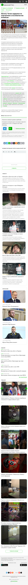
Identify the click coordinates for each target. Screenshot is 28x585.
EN (4, 1)
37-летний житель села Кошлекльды (11, 83)
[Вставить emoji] (14, 152)
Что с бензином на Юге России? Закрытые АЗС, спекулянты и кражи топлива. (13, 546)
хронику (13, 87)
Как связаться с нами (12, 562)
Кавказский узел (5, 76)
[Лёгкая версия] (6, 1)
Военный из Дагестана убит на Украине (12, 176)
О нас (2, 562)
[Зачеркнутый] (11, 152)
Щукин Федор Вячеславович (9, 342)
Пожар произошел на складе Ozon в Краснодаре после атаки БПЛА (13, 355)
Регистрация (14, 164)
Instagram (9, 103)
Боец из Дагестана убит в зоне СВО (11, 255)
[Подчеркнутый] (8, 152)
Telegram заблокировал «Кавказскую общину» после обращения (12, 475)
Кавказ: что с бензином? (7, 8)
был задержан (11, 80)
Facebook (5, 103)
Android (17, 93)
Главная (2, 9)
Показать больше (14, 551)
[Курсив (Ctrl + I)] (6, 152)
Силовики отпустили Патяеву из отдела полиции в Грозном (12, 234)
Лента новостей (9, 9)
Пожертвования (24, 562)
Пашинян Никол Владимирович (10, 306)
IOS (20, 93)
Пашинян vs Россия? (20, 8)
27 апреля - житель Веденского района (13, 84)
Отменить (14, 168)
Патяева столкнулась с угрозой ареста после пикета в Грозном (13, 207)
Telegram (5, 98)
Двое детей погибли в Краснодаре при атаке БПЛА (12, 361)
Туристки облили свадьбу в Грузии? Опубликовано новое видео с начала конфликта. (13, 451)
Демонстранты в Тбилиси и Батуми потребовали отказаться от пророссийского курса (13, 398)
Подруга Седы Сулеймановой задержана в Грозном (13, 277)
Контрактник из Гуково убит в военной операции (13, 371)
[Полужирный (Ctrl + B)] (3, 152)
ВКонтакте (15, 103)
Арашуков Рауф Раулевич (8, 324)
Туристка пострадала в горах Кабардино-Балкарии (12, 186)
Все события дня (23, 377)
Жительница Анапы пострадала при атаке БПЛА (13, 375)
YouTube (5, 105)
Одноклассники (21, 103)
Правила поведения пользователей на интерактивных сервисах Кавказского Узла (14, 577)
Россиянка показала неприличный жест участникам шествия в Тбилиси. (11, 523)
